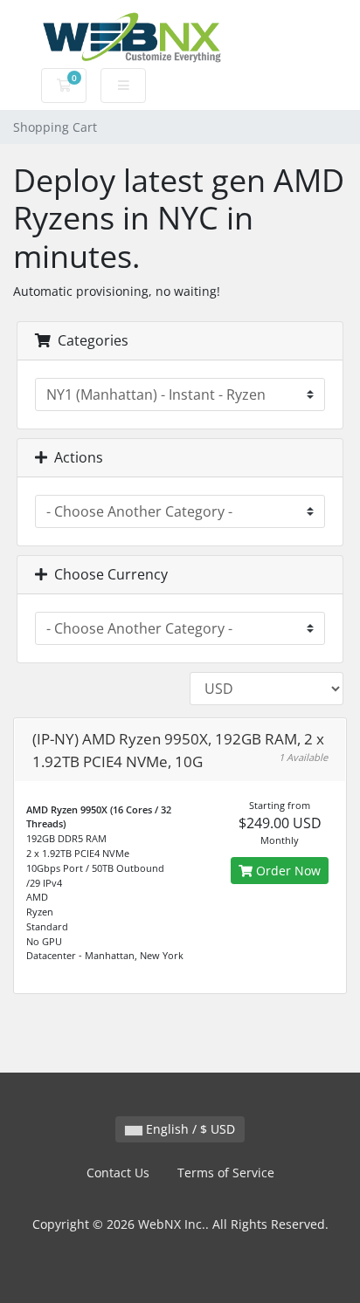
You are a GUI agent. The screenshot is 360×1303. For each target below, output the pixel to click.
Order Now (287, 870)
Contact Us (118, 1172)
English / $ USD (188, 1129)
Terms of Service (225, 1172)
